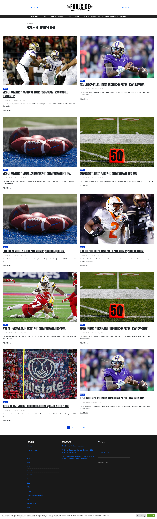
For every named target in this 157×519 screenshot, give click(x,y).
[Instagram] (34, 7)
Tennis (29, 499)
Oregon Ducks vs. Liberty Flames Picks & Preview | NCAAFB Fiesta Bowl (108, 173)
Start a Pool (35, 16)
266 (83, 427)
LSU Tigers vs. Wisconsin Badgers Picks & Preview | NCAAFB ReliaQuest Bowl (34, 251)
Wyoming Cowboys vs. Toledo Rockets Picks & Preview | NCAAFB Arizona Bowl (34, 328)
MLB (85, 16)
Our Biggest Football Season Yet (73, 446)
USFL (28, 507)
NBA (52, 16)
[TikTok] (37, 7)
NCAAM (60, 16)
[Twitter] (31, 7)
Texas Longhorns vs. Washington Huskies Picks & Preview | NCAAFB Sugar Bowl (112, 84)
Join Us (124, 7)
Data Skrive (9, 100)
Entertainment (110, 16)
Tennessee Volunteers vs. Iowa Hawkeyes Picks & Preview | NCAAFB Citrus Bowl (112, 251)
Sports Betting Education (35, 495)
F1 (27, 454)
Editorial (123, 16)
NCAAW (29, 475)
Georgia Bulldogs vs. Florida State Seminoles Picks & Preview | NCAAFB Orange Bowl (114, 328)
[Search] (128, 7)
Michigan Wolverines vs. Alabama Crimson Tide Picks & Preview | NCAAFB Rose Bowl (37, 173)
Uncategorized (32, 503)
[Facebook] (28, 7)
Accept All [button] (151, 516)
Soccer (77, 16)
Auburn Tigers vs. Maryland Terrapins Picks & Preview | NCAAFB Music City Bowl (36, 406)
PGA (69, 16)
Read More (7, 110)
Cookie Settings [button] (141, 516)
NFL (45, 16)
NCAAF (93, 16)
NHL (99, 16)
